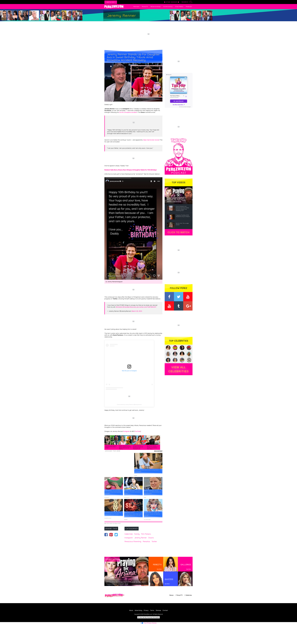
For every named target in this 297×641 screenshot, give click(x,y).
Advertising (138, 610)
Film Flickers (146, 534)
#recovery (133, 307)
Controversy (168, 6)
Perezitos (146, 541)
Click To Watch (178, 232)
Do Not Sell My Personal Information (148, 617)
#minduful (119, 307)
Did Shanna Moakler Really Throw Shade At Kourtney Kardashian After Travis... (152, 447)
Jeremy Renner (140, 538)
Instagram (126, 431)
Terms (152, 610)
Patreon (136, 6)
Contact (165, 610)
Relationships (156, 6)
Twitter (154, 541)
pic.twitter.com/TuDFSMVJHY (146, 307)
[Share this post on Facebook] (106, 534)
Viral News (179, 6)
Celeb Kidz (129, 534)
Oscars (151, 538)
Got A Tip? (110, 2)
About (131, 610)
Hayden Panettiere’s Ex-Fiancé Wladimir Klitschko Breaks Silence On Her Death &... (125, 447)
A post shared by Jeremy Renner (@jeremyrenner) (129, 404)
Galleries (188, 595)
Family (137, 534)
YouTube (137, 431)
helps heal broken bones (151, 140)
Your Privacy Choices (150, 623)
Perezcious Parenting (133, 541)
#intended (126, 307)
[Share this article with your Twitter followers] (116, 534)
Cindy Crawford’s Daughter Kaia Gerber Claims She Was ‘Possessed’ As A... (138, 447)
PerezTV (145, 6)
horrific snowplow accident (128, 112)
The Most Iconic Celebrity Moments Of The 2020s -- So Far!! (111, 446)
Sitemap (158, 610)
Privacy (146, 610)
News (171, 595)
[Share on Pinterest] (111, 534)
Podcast (189, 6)
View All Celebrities (178, 369)
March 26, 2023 (137, 311)
